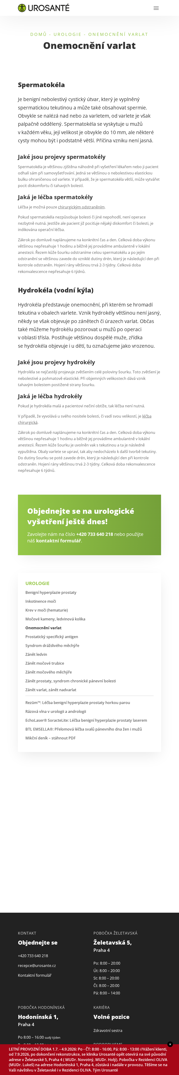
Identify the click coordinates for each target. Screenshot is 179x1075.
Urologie (68, 34)
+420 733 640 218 (94, 534)
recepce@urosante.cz (37, 965)
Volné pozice (111, 1017)
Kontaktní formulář (35, 975)
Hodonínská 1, (39, 1020)
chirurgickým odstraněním (81, 207)
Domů (38, 34)
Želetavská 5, (113, 946)
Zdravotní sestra (107, 1030)
